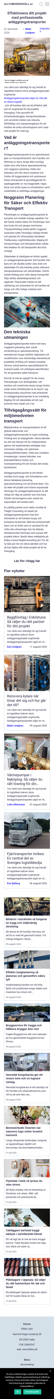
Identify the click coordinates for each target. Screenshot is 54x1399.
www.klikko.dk (29, 1349)
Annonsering (27, 1364)
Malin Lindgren (15, 725)
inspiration (45, 30)
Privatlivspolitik (32, 1392)
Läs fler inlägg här (27, 561)
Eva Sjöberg (13, 883)
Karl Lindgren (14, 646)
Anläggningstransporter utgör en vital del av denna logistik (25, 100)
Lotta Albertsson (16, 804)
